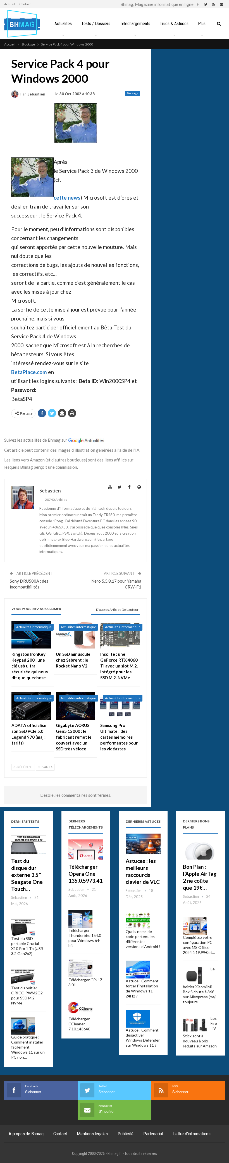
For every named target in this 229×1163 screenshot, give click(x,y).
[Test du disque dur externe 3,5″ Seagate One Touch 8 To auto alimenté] (28, 844)
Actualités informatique (34, 627)
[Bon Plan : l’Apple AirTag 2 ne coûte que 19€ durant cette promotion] (200, 849)
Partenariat (153, 1133)
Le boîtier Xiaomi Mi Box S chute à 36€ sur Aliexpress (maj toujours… (199, 985)
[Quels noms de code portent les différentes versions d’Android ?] (138, 920)
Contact (25, 4)
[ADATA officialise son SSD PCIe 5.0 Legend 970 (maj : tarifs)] (31, 706)
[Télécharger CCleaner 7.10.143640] (80, 1008)
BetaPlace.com (29, 372)
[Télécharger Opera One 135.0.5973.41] (85, 849)
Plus (202, 23)
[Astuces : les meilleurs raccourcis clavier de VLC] (143, 844)
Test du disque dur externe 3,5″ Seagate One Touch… (27, 875)
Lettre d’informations (192, 1133)
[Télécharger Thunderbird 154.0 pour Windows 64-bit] (80, 919)
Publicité (125, 1133)
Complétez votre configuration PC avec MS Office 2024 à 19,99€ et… (199, 945)
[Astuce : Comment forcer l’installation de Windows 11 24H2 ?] (138, 969)
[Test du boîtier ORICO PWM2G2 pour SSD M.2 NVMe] (23, 976)
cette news (67, 197)
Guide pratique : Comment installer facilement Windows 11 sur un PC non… (28, 1047)
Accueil (9, 4)
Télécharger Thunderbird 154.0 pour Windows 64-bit (84, 938)
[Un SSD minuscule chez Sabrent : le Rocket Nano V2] (75, 634)
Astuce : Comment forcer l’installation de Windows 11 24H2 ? (142, 988)
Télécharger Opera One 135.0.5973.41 (85, 873)
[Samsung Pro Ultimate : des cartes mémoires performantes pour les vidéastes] (120, 706)
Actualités (63, 23)
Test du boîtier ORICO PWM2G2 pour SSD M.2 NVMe (27, 995)
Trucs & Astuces (174, 23)
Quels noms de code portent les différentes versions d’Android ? (143, 939)
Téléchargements (135, 23)
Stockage (132, 93)
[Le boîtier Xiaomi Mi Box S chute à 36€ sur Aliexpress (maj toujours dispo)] (195, 975)
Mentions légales (92, 1133)
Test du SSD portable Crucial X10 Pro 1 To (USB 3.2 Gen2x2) (27, 946)
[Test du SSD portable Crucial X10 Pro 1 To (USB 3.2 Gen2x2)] (23, 927)
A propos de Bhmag (26, 1133)
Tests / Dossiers (95, 23)
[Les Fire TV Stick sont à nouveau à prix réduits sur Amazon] (195, 1025)
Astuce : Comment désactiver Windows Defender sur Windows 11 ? (143, 1037)
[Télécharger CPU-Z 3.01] (80, 968)
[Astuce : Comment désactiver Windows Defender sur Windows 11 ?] (138, 1019)
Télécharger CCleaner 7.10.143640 (79, 1023)
